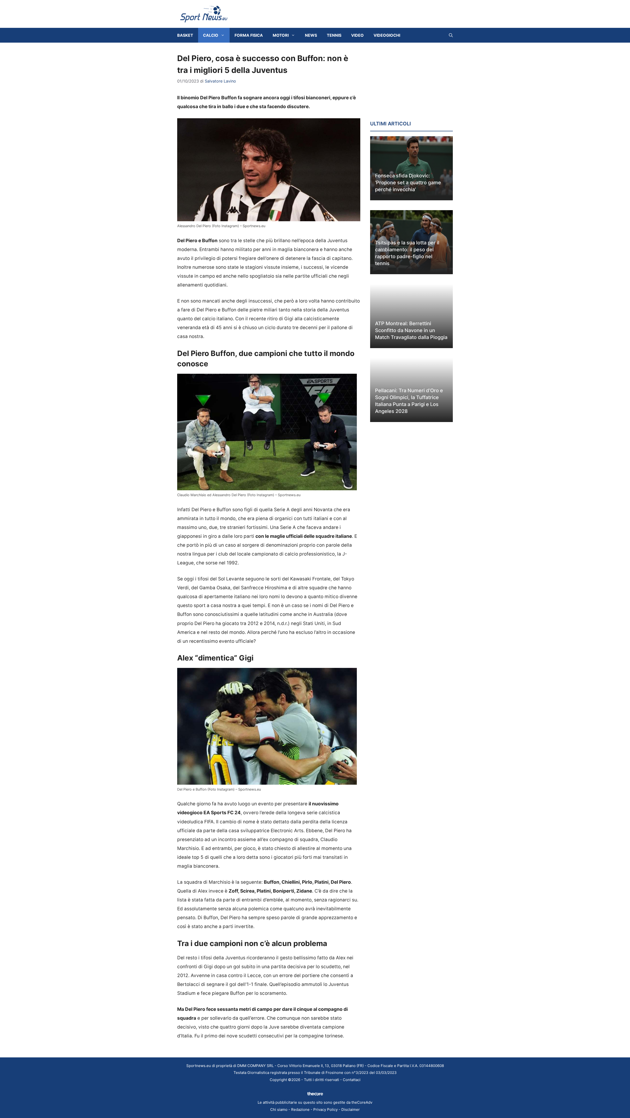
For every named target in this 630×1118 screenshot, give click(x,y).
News (311, 35)
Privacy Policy (325, 1109)
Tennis (334, 35)
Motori (281, 35)
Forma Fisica (249, 35)
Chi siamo (278, 1109)
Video (357, 35)
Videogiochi (387, 35)
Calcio (210, 35)
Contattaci (352, 1079)
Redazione (300, 1109)
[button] (451, 35)
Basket (185, 35)
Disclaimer (350, 1109)
